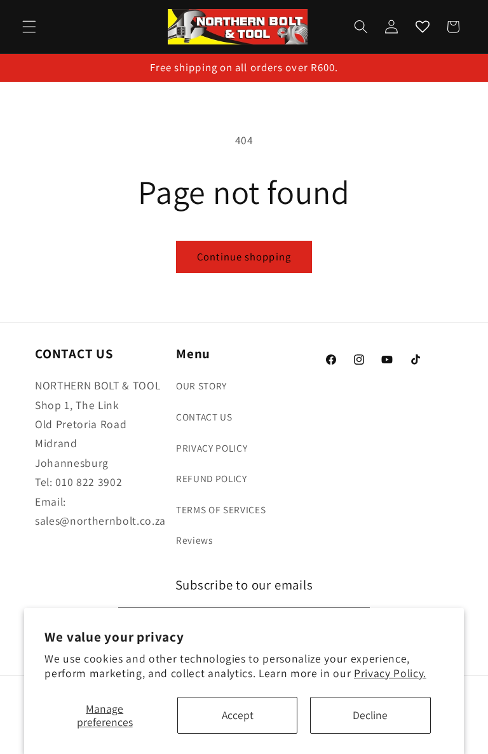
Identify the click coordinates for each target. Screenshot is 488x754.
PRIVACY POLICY (211, 447)
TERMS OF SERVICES (221, 509)
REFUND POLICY (211, 478)
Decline (370, 715)
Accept (238, 715)
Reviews (194, 540)
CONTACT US (204, 416)
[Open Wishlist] (422, 26)
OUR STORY (201, 385)
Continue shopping (244, 257)
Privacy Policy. (390, 673)
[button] (29, 26)
